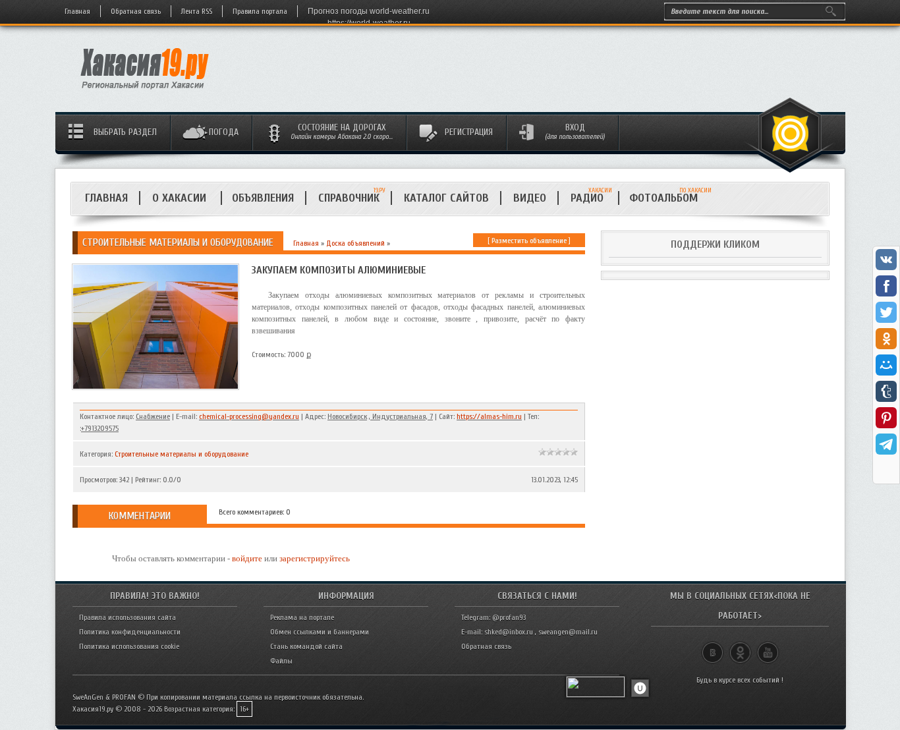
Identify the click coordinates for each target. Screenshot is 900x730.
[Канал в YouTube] (768, 647)
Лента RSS (196, 11)
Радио (591, 198)
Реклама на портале (302, 617)
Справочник (349, 198)
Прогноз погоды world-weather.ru (369, 11)
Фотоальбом (669, 198)
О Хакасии (181, 198)
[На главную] (145, 93)
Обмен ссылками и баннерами (319, 631)
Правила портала (260, 11)
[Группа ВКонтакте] (712, 647)
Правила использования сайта (127, 617)
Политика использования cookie (129, 646)
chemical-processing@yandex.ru (249, 416)
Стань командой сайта (306, 646)
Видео (529, 198)
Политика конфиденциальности (130, 631)
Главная (77, 11)
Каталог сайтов (446, 198)
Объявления (263, 198)
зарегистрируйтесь (314, 558)
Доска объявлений (355, 243)
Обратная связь (136, 11)
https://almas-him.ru (489, 416)
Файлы (281, 660)
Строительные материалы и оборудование (181, 454)
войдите (247, 558)
